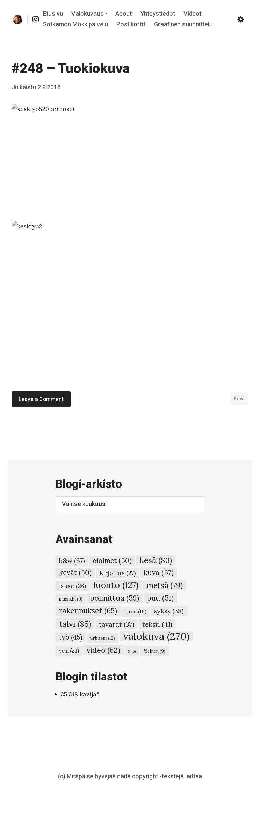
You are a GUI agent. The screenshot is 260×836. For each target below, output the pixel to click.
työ (70, 637)
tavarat (116, 624)
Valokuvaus (87, 14)
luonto (116, 585)
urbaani (102, 638)
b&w (72, 561)
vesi (69, 650)
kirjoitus (118, 573)
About (123, 14)
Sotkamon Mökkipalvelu (75, 24)
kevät (75, 572)
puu (160, 598)
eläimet (112, 560)
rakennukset (88, 610)
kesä (155, 560)
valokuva (156, 636)
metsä (165, 585)
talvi (75, 623)
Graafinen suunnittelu (183, 24)
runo (135, 611)
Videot (192, 14)
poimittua (114, 598)
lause (72, 586)
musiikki (70, 599)
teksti (157, 624)
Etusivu (53, 14)
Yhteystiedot (157, 14)
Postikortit (130, 24)
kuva (239, 398)
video (103, 650)
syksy (169, 611)
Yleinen (154, 651)
